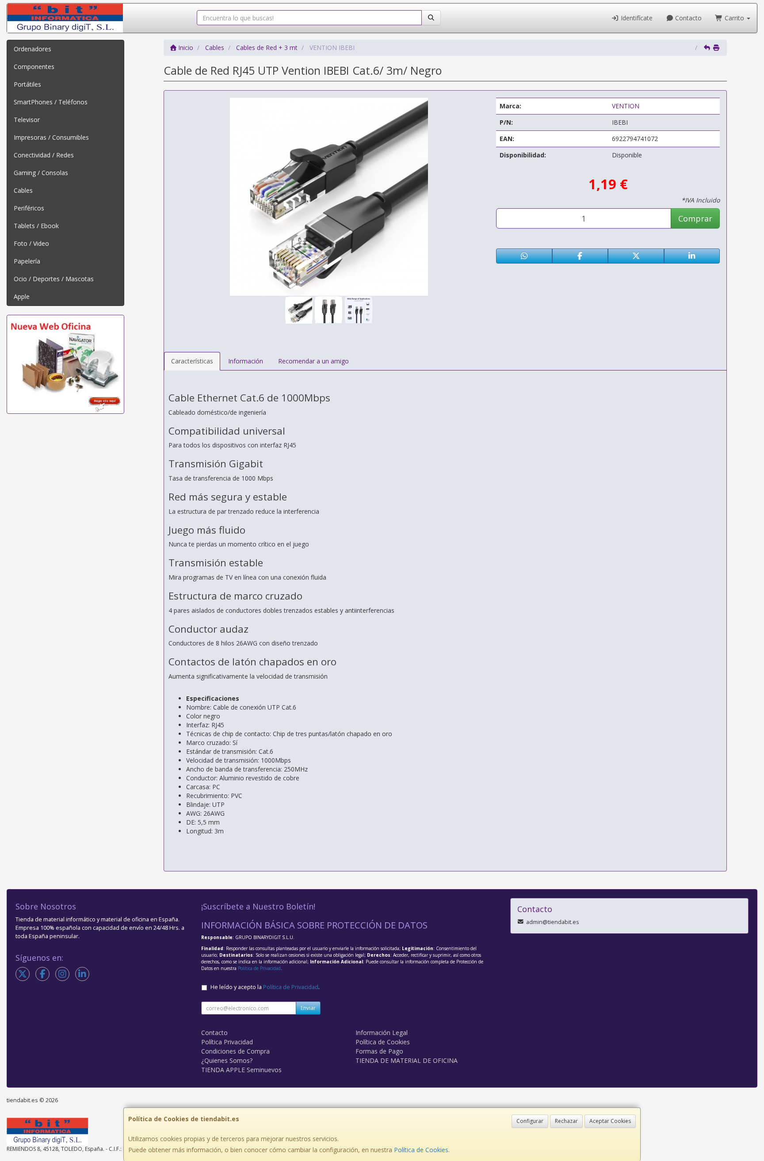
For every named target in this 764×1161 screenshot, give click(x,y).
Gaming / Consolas (41, 172)
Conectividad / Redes (44, 155)
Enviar (308, 1008)
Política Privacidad (227, 1042)
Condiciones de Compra (235, 1051)
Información (245, 361)
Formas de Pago (379, 1051)
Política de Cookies (421, 1150)
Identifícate (636, 18)
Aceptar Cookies (610, 1121)
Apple (22, 296)
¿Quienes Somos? (226, 1060)
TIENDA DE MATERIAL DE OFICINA (406, 1060)
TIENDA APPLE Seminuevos (241, 1070)
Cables (23, 190)
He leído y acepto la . (265, 987)
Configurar (529, 1121)
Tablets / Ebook (36, 226)
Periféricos (29, 208)
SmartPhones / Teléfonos (51, 102)
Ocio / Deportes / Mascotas (54, 279)
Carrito (734, 18)
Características (192, 361)
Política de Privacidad (259, 968)
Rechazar (566, 1121)
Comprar (695, 218)
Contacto (687, 18)
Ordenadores (32, 49)
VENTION (625, 106)
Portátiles (27, 84)
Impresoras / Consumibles (51, 137)
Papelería (27, 261)
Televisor (27, 119)
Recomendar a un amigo (313, 361)
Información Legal (381, 1032)
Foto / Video (31, 243)
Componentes (34, 66)
